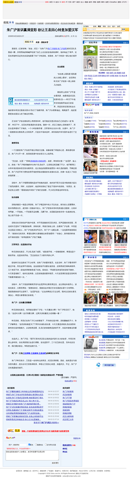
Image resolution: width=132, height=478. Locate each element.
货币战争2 (119, 225)
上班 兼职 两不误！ (91, 189)
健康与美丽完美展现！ (92, 191)
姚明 (111, 73)
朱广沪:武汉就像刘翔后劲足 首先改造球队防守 (24, 407)
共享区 (86, 228)
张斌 (101, 67)
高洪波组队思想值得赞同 (113, 54)
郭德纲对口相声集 (95, 223)
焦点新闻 (102, 340)
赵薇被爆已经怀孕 (90, 247)
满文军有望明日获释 (107, 158)
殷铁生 (103, 76)
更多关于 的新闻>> (46, 423)
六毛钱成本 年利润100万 (116, 332)
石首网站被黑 (88, 35)
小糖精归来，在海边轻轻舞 (115, 350)
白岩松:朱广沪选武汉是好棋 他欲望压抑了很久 (24, 398)
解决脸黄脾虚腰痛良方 (115, 189)
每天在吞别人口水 (90, 351)
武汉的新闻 (67, 395)
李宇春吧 (102, 121)
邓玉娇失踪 (100, 33)
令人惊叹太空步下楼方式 (117, 292)
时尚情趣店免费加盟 (92, 316)
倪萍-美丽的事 (117, 144)
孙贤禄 (102, 54)
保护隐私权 (74, 471)
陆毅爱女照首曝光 (120, 250)
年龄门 (90, 78)
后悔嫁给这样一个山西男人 (115, 348)
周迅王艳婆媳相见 (105, 250)
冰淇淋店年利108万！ (115, 324)
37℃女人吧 (118, 127)
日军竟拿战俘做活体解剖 (93, 274)
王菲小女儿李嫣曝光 (106, 306)
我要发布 (77, 438)
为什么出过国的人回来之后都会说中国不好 (105, 355)
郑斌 (91, 113)
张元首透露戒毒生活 (116, 289)
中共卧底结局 (99, 38)
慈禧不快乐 (108, 38)
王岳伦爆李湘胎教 (93, 292)
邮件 (90, 2)
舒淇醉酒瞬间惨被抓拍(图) (115, 271)
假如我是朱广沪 (69, 404)
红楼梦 (122, 223)
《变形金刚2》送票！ (94, 289)
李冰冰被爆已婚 (105, 245)
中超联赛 (40, 23)
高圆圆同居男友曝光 (90, 71)
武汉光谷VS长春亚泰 (68, 23)
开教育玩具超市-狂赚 (92, 97)
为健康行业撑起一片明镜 (93, 194)
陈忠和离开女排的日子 (111, 62)
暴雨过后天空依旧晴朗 (111, 357)
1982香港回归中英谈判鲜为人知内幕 (112, 151)
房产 (74, 2)
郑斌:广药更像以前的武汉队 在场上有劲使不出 (24, 416)
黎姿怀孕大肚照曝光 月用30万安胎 (111, 166)
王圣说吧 (42, 353)
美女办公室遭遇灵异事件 (93, 279)
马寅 (101, 62)
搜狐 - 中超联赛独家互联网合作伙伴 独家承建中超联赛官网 (45, 431)
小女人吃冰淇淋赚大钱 (115, 322)
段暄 (101, 49)
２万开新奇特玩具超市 (92, 329)
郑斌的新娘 (67, 407)
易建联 (119, 73)
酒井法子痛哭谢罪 (121, 306)
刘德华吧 (102, 124)
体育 (51, 2)
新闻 (46, 2)
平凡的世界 (112, 225)
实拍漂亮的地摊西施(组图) (115, 274)
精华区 (65, 449)
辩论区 (65, 452)
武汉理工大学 (68, 419)
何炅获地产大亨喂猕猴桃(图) (94, 261)
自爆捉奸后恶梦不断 (90, 173)
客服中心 (58, 471)
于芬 (120, 76)
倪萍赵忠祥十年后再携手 (114, 266)
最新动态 (80, 23)
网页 (99, 26)
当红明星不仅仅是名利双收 (115, 345)
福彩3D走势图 (121, 228)
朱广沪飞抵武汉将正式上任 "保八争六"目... (23, 401)
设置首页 (19, 471)
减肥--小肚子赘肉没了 (115, 181)
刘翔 (99, 76)
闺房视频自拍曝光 (90, 160)
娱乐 (57, 2)
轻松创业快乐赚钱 (114, 319)
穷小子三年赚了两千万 (92, 92)
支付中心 (35, 471)
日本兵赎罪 (118, 33)
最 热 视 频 (94, 132)
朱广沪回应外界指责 (71, 401)
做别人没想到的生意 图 (93, 314)
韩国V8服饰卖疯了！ (115, 327)
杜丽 (123, 73)
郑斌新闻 (34, 161)
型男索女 (102, 350)
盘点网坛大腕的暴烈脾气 (93, 276)
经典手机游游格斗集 (109, 228)
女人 (82, 2)
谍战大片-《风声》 (90, 147)
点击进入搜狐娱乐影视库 (114, 284)
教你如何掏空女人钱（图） (117, 92)
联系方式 (65, 471)
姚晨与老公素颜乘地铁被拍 (94, 271)
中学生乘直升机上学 (90, 57)
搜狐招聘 (43, 471)
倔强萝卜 (103, 141)
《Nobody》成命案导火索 (93, 282)
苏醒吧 (87, 124)
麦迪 (116, 76)
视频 (86, 2)
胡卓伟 (96, 113)
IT (66, 2)
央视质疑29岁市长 (89, 33)
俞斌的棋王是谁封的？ (112, 70)
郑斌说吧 (42, 161)
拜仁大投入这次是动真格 (111, 49)
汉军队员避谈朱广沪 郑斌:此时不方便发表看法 (24, 410)
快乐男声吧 (117, 121)
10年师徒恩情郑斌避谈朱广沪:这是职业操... (23, 413)
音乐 (109, 26)
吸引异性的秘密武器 (115, 184)
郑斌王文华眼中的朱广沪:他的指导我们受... (23, 404)
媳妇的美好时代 (115, 141)
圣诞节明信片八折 (90, 252)
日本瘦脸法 (116, 35)
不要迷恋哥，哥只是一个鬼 (115, 340)
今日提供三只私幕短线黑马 (117, 89)
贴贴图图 (102, 343)
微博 (98, 2)
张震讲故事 (115, 223)
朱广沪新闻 (52, 49)
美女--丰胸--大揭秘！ (92, 89)
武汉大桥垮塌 (68, 416)
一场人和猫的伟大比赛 (111, 67)
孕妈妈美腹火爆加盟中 (115, 314)
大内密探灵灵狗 (105, 144)
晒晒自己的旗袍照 (97, 357)
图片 (113, 26)
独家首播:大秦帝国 (106, 136)
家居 (78, 2)
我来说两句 (59, 36)
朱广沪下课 (67, 398)
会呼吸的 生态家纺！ (92, 95)
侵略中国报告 (117, 38)
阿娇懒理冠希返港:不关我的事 (110, 169)
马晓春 (102, 70)
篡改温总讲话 (97, 35)
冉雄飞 (102, 60)
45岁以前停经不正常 (115, 186)
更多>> (125, 43)
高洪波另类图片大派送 (111, 52)
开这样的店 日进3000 (92, 186)
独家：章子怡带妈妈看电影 (115, 261)
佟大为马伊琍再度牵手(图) (115, 264)
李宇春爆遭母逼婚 (90, 250)
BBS (102, 2)
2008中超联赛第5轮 (52, 23)
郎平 (108, 76)
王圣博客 (26, 353)
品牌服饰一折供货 (91, 322)
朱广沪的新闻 (68, 391)
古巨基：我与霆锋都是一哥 (109, 171)
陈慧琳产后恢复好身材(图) (94, 264)
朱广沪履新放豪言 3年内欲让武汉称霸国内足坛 (25, 391)
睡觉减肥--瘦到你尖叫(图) (93, 184)
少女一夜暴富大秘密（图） (117, 95)
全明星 (112, 76)
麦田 (107, 141)
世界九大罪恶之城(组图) (114, 276)
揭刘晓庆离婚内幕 (105, 247)
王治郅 (95, 76)
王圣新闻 (34, 353)
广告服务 (50, 471)
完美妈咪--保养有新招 (115, 87)
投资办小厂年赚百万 (92, 324)
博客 (94, 2)
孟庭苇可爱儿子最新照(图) (115, 282)
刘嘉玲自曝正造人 (105, 252)
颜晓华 (102, 57)
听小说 (86, 225)
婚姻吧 (101, 127)
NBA (108, 73)
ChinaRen (113, 2)
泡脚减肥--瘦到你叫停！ (116, 191)
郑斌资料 (66, 410)
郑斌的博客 (67, 413)
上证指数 (88, 121)
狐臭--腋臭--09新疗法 (115, 194)
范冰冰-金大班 (118, 136)
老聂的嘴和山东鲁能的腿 (113, 60)
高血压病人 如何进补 (115, 329)
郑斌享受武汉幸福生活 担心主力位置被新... (23, 419)
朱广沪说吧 (62, 49)
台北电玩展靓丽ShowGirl (93, 287)
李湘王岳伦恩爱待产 (107, 164)
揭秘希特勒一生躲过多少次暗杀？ (111, 149)
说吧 (107, 2)
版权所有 (85, 473)
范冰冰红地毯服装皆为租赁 (94, 269)
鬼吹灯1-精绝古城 (95, 225)
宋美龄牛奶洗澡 (88, 38)
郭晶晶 (90, 76)
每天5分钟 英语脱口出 (115, 97)
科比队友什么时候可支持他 (114, 57)
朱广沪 (86, 113)
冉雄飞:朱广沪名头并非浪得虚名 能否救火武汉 (24, 395)
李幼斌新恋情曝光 (120, 247)
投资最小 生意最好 (91, 319)
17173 (124, 2)
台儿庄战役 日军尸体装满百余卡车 (111, 146)
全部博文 (107, 471)
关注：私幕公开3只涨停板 (94, 87)
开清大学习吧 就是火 (92, 327)
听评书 (86, 223)
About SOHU (83, 471)
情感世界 (102, 348)
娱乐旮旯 (102, 345)
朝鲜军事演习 (109, 33)
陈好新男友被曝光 (120, 252)
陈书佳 (102, 65)
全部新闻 (100, 471)
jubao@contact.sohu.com (72, 476)
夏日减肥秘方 (107, 35)
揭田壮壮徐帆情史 (90, 245)
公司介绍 (92, 471)
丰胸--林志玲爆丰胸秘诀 (93, 181)
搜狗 (119, 2)
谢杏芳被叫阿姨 (110, 65)
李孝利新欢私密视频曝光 (114, 279)
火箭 (115, 73)
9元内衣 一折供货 (114, 316)
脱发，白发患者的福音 (115, 100)
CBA (86, 76)
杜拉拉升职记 (106, 223)
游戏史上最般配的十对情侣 (115, 287)
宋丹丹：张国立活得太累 (108, 156)
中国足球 (33, 23)
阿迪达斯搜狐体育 (21, 23)
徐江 (101, 52)
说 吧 (97, 105)
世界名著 (105, 225)
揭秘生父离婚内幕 (120, 245)
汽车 (69, 2)
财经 (63, 2)
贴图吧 (87, 127)
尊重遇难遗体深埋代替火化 (94, 332)
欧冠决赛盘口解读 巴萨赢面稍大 (111, 47)
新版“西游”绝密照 (91, 306)
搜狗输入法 (27, 471)
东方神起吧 (117, 124)
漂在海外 (87, 355)
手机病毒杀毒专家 (95, 228)
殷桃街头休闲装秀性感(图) (94, 266)
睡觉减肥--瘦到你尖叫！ (93, 100)
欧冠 (123, 76)
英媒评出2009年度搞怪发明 (115, 343)
